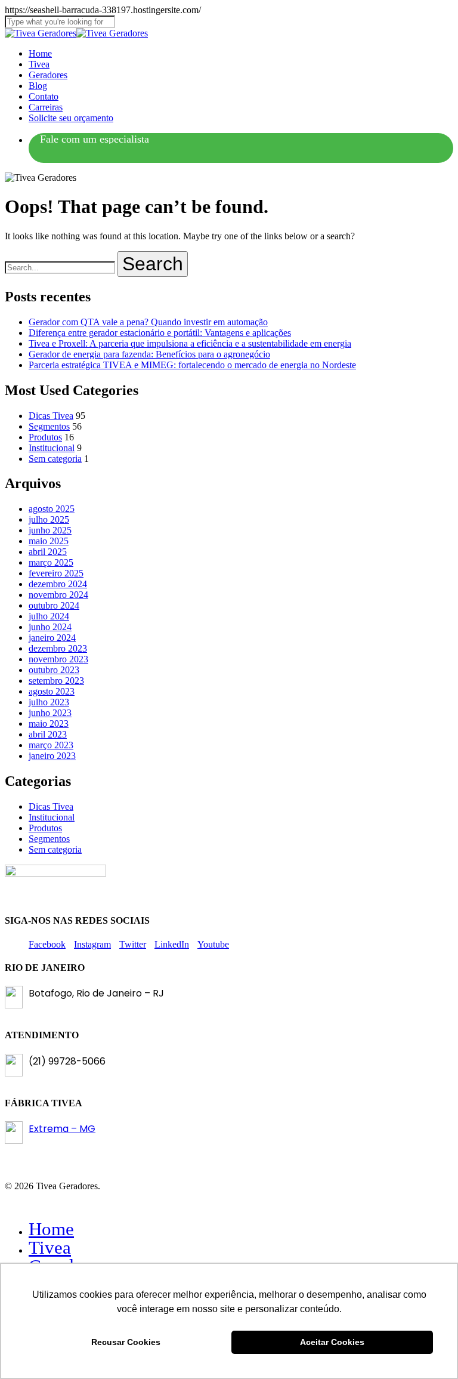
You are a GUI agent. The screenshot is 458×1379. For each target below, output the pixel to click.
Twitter (132, 944)
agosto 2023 (52, 691)
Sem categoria (55, 459)
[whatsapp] (94, 140)
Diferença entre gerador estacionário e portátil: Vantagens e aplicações (160, 333)
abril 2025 (48, 552)
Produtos (45, 437)
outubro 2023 (54, 670)
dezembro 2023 (58, 648)
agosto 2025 (52, 509)
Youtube (213, 944)
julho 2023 (49, 702)
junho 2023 (50, 713)
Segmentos (49, 426)
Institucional (52, 448)
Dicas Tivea (51, 416)
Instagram (92, 944)
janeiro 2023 (52, 756)
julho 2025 (49, 519)
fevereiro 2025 (56, 573)
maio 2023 (49, 723)
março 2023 (51, 745)
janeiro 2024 (52, 638)
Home (51, 1228)
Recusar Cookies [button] (125, 1342)
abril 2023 (48, 734)
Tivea (50, 1247)
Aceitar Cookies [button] (332, 1342)
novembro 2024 (58, 595)
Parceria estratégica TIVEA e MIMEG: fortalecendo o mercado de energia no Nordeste (192, 365)
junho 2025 (50, 530)
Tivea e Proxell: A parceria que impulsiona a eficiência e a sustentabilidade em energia (190, 343)
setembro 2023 (56, 680)
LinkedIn (171, 944)
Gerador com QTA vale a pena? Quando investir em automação (148, 322)
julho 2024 (49, 616)
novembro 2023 (58, 659)
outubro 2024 (54, 605)
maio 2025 (49, 541)
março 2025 (51, 562)
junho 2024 (50, 627)
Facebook (47, 944)
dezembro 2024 (58, 584)
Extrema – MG (62, 1129)
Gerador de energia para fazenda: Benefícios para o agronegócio (149, 354)
